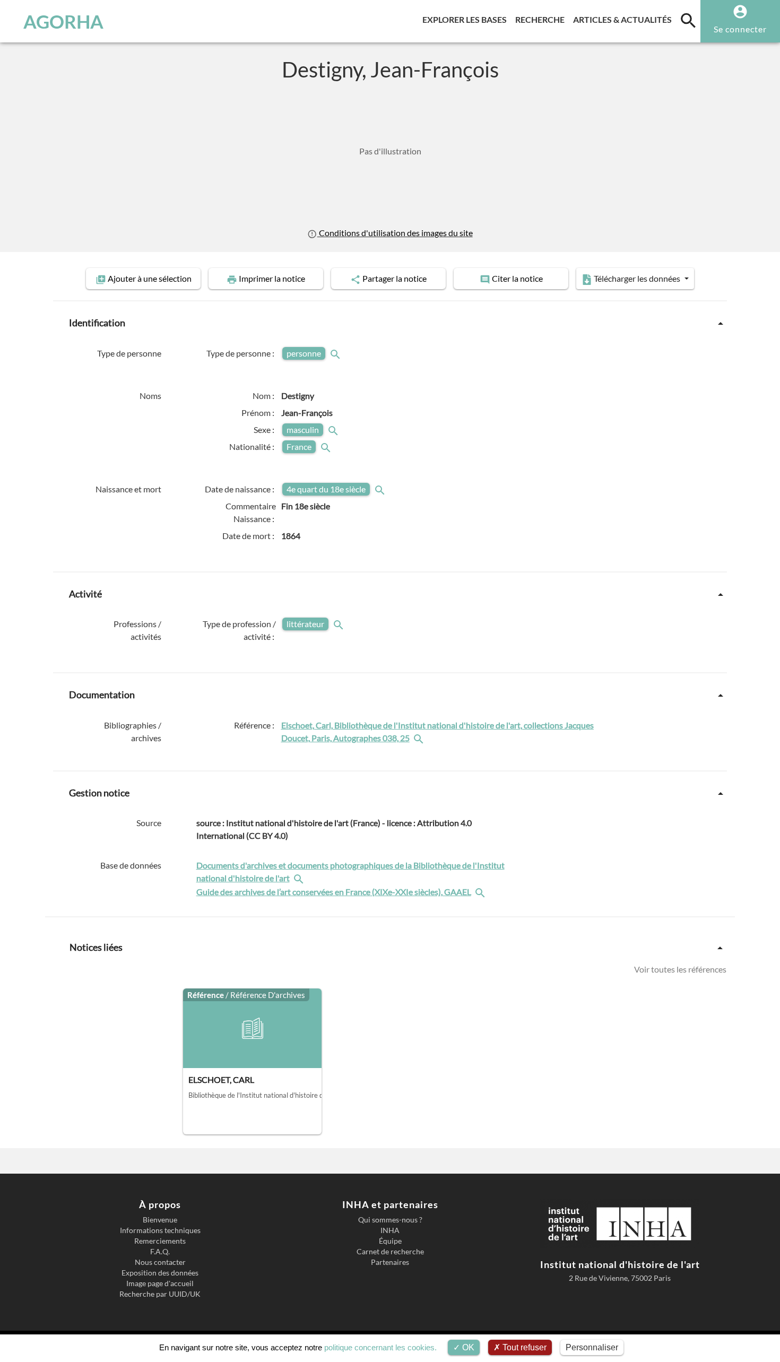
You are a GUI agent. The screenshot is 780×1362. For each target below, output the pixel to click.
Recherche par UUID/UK (160, 1294)
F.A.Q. (160, 1251)
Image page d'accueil (160, 1283)
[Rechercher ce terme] (336, 353)
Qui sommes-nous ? (390, 1219)
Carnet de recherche (390, 1251)
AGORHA (63, 21)
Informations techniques (160, 1230)
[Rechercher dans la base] (299, 878)
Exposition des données (160, 1273)
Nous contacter (160, 1262)
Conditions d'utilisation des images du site (394, 233)
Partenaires (390, 1262)
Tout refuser (523, 1347)
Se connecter (740, 29)
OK (467, 1347)
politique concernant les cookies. (380, 1347)
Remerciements (160, 1241)
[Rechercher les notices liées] (419, 738)
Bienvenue (160, 1219)
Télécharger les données (637, 278)
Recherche (542, 19)
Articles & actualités (624, 19)
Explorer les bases (466, 19)
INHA (390, 1230)
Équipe (390, 1241)
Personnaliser (592, 1347)
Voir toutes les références (680, 969)
